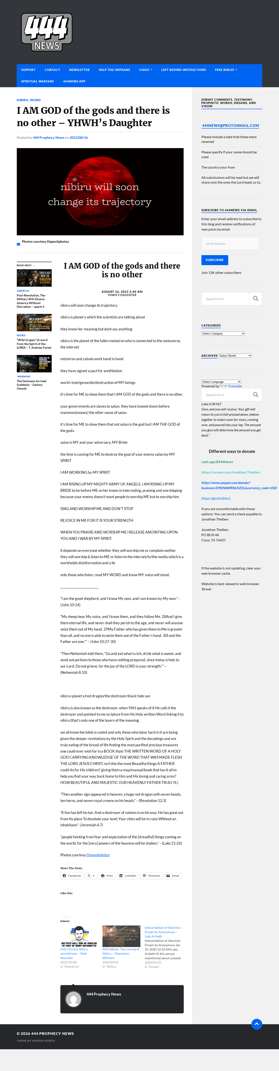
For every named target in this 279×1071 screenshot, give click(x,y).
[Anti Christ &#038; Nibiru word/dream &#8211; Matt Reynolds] (79, 936)
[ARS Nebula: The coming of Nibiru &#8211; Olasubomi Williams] (121, 936)
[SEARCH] (255, 298)
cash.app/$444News (217, 462)
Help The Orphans (114, 70)
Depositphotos (98, 855)
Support (28, 70)
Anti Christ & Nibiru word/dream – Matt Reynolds (74, 953)
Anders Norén (43, 1040)
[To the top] (256, 1024)
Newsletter (79, 70)
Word (35, 100)
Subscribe (215, 260)
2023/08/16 (79, 137)
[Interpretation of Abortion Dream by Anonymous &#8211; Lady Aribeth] (166, 947)
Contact (52, 70)
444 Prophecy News (48, 137)
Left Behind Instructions (184, 70)
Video (144, 70)
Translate (235, 386)
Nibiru (22, 100)
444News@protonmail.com (230, 125)
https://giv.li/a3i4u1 (216, 498)
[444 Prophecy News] (139, 32)
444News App (74, 81)
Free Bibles (224, 70)
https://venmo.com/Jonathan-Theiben (230, 472)
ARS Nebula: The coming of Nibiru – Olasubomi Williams (120, 953)
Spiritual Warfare (37, 81)
